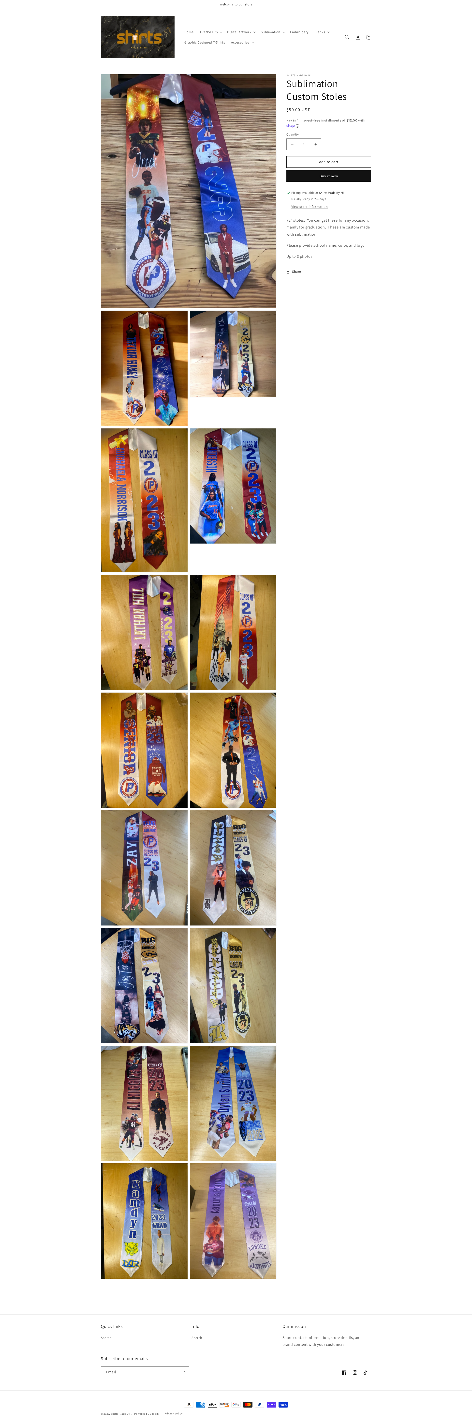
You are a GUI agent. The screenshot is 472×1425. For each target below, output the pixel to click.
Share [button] (296, 272)
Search (106, 1337)
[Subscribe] (183, 1372)
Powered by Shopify (147, 1413)
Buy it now (329, 176)
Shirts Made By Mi (122, 1413)
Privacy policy (173, 1413)
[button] (210, 32)
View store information (309, 207)
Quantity (292, 135)
